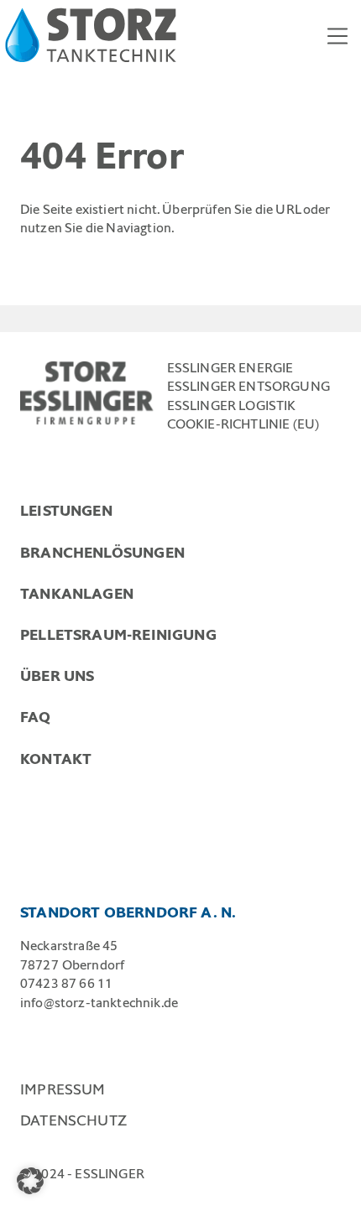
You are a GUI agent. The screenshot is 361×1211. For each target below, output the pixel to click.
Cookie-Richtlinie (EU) (243, 424)
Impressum (63, 1089)
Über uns (57, 676)
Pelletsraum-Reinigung (118, 635)
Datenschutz (73, 1120)
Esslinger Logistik (231, 405)
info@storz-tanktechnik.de (99, 1002)
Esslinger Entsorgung (248, 386)
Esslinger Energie (230, 368)
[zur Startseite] (90, 35)
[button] (30, 1181)
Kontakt (56, 759)
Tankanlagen (76, 594)
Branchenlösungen (102, 553)
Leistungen (66, 511)
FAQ (35, 717)
